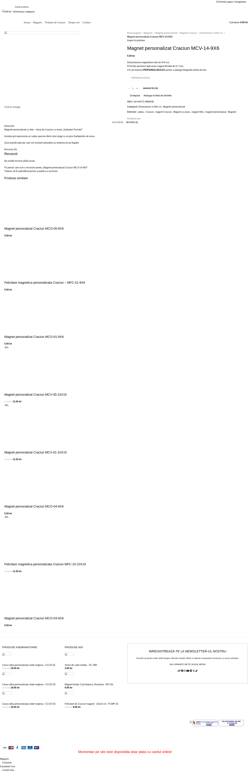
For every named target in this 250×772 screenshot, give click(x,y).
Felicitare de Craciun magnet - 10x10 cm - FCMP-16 (91, 704)
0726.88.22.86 (25, 2)
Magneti (232, 112)
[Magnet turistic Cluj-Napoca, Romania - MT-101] (69, 677)
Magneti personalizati (166, 33)
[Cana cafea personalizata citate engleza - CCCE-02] (7, 677)
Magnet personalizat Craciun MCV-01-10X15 (35, 452)
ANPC (130, 740)
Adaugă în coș (150, 88)
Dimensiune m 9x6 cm (211, 33)
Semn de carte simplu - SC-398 (81, 665)
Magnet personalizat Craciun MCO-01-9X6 (34, 337)
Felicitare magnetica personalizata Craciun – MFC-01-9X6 (44, 282)
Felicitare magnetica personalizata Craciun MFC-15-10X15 (45, 564)
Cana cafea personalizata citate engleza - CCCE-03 (28, 704)
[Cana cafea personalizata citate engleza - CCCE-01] (7, 658)
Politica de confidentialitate (141, 724)
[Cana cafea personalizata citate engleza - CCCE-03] (7, 697)
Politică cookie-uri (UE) (139, 735)
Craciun (150, 112)
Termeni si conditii (136, 718)
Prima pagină (134, 33)
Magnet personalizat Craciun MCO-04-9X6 (34, 506)
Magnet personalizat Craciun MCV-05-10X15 (35, 394)
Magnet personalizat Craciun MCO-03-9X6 (34, 618)
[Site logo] (6, 11)
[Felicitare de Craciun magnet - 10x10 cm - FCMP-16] (69, 697)
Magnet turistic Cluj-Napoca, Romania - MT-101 (89, 684)
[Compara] (15, 222)
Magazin (148, 33)
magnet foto (198, 112)
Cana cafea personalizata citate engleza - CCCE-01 (28, 665)
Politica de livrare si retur (139, 729)
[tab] (117, 122)
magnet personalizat (215, 112)
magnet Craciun (163, 112)
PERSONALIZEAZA (8, 222)
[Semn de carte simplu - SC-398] (69, 658)
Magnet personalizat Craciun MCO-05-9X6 (34, 228)
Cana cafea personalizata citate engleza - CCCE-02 (28, 684)
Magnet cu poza (181, 112)
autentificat (23, 171)
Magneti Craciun (188, 33)
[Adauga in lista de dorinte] (23, 222)
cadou (140, 112)
